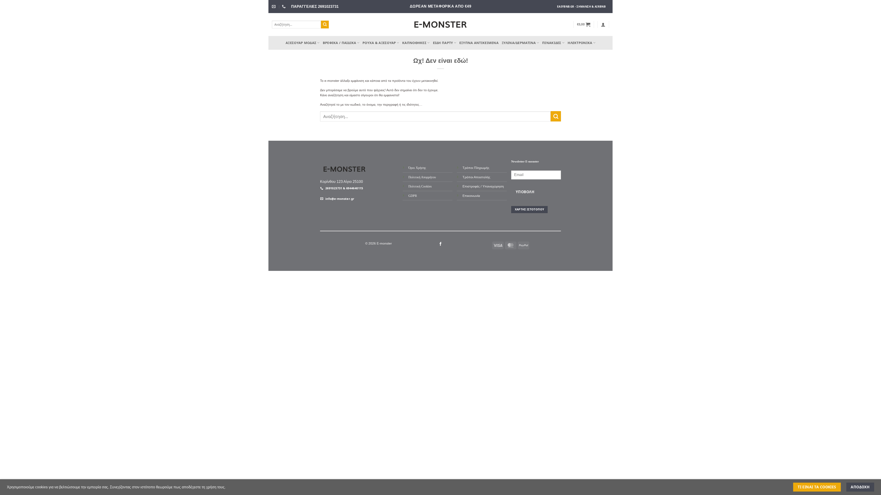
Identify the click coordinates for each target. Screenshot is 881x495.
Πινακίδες (551, 43)
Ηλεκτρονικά (580, 43)
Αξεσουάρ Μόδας (301, 43)
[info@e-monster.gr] (274, 6)
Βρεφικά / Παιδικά (339, 43)
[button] (584, 24)
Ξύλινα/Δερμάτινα (519, 43)
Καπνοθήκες (414, 43)
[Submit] (325, 24)
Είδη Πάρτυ (443, 43)
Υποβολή (525, 191)
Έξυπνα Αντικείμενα (479, 43)
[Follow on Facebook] (440, 244)
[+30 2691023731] (284, 6)
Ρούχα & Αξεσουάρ (379, 43)
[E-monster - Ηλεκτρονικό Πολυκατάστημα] (440, 24)
